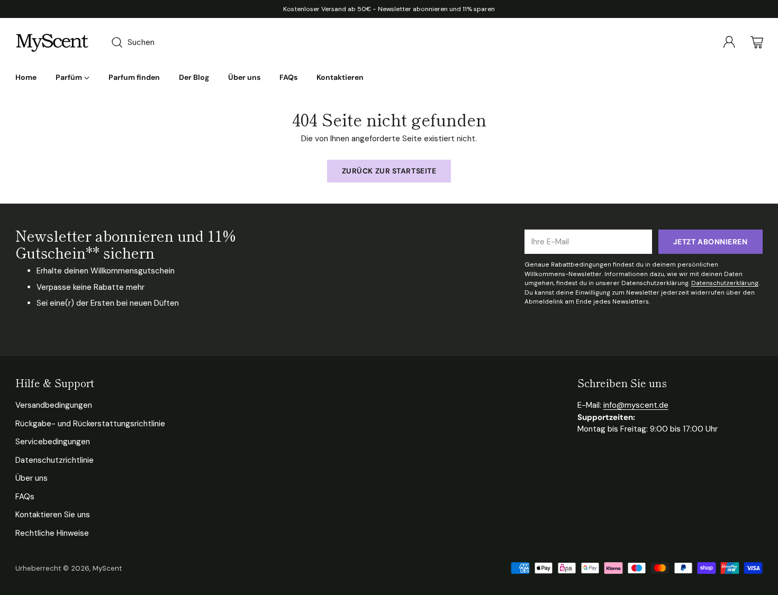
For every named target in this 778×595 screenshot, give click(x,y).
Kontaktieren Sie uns (52, 514)
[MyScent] (52, 42)
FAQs (24, 496)
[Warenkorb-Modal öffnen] (757, 42)
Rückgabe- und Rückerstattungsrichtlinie (90, 423)
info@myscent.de (635, 405)
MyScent (107, 568)
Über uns (31, 478)
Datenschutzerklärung (724, 283)
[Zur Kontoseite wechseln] (729, 42)
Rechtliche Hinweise (52, 533)
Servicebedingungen (52, 441)
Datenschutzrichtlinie (54, 460)
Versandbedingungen (53, 405)
